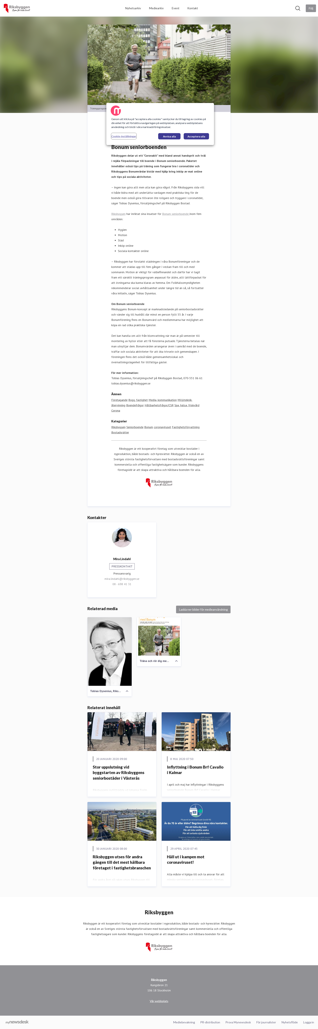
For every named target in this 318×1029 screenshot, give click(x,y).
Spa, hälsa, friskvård (186, 405)
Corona (115, 410)
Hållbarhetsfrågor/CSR (159, 405)
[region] (160, 124)
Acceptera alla (196, 136)
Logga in (308, 1022)
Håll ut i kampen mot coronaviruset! (185, 859)
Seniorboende (134, 427)
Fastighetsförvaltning (186, 427)
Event (175, 8)
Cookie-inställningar (123, 136)
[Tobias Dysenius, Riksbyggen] (109, 651)
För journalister (266, 1022)
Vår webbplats (159, 1001)
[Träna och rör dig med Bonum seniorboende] (159, 636)
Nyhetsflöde (289, 1022)
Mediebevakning (184, 1022)
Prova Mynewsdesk (238, 1022)
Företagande (119, 400)
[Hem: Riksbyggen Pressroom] (17, 8)
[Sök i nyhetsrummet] (297, 8)
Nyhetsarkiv (133, 8)
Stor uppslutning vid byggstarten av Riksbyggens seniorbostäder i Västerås (118, 772)
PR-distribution (210, 1022)
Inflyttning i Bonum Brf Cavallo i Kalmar (195, 770)
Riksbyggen (118, 214)
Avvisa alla (169, 136)
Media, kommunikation (163, 400)
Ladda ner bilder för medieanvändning (203, 609)
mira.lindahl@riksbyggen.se (122, 579)
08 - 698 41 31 (121, 584)
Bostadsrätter (120, 432)
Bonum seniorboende (175, 214)
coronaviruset (162, 427)
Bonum (148, 427)
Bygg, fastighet (138, 400)
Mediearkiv (156, 8)
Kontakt (192, 8)
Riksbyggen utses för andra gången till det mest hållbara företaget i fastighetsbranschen (122, 862)
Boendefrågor (135, 405)
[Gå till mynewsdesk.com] (17, 1022)
